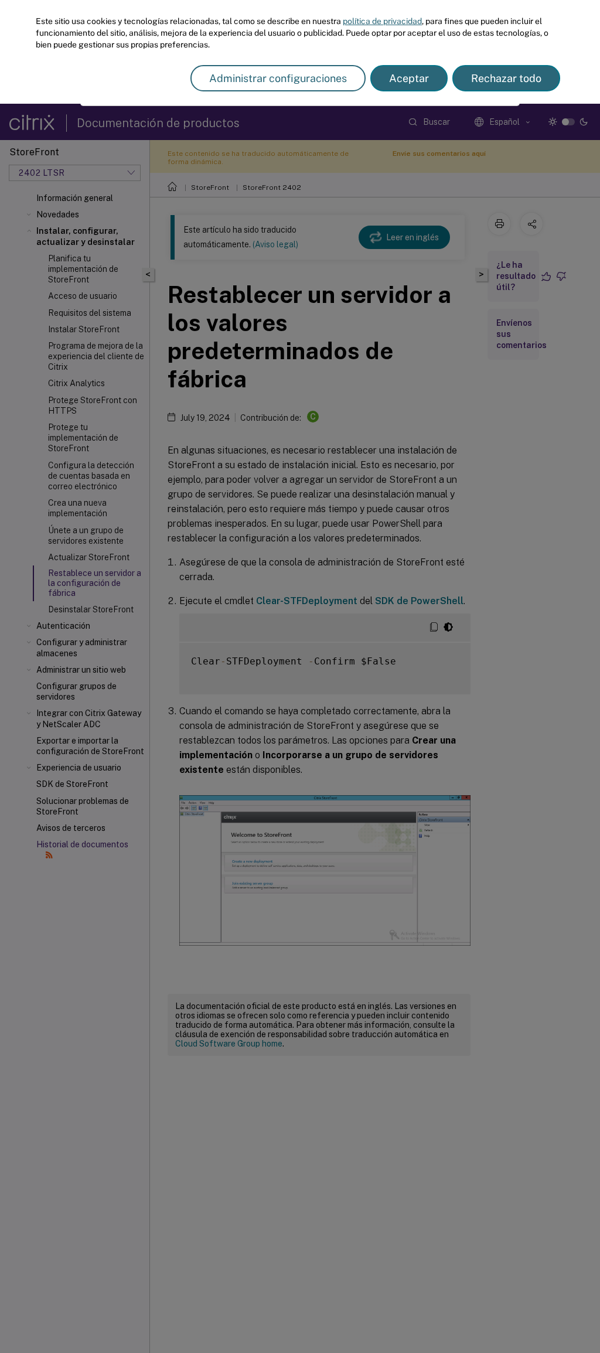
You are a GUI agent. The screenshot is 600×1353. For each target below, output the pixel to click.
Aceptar (409, 78)
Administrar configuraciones (278, 78)
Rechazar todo (506, 78)
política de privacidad (382, 21)
